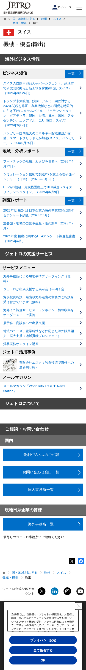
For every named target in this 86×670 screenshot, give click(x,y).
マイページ (64, 7)
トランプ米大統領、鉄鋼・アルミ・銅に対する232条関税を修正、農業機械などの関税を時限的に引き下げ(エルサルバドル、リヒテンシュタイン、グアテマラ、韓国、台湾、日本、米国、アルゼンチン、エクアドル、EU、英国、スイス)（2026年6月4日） (38, 113)
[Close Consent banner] (78, 606)
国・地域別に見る (24, 18)
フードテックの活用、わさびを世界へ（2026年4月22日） (38, 164)
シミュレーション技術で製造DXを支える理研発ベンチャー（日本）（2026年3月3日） (39, 176)
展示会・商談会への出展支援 (24, 323)
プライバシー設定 (43, 640)
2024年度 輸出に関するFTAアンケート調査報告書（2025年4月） (39, 238)
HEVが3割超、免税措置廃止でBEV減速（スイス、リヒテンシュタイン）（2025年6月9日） (39, 189)
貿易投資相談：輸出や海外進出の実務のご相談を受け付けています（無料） (38, 299)
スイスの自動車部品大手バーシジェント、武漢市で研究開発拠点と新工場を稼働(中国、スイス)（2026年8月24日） (38, 88)
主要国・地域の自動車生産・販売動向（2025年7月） (38, 225)
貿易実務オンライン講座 (21, 344)
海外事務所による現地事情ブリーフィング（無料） (37, 278)
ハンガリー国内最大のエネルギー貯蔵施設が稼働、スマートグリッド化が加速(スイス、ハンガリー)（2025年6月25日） (39, 138)
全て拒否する (43, 650)
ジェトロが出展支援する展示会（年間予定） (35, 289)
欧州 (44, 18)
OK (43, 660)
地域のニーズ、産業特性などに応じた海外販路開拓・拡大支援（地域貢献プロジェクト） (38, 333)
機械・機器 (20, 23)
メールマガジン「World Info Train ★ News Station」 (34, 388)
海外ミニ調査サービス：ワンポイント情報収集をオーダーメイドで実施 (38, 312)
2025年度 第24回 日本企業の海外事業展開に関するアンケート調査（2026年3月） (38, 213)
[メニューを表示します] (79, 7)
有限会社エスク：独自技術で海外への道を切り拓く (46, 365)
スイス (57, 18)
